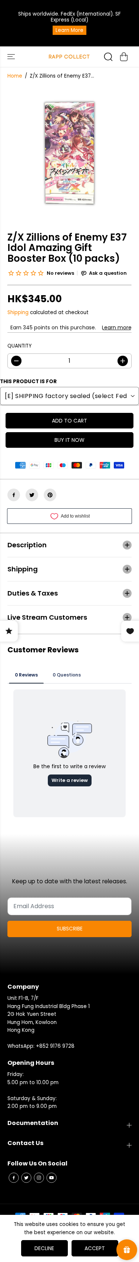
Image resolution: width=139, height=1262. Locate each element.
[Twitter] (32, 495)
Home (14, 75)
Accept (95, 1248)
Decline (44, 1248)
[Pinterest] (50, 495)
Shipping (18, 312)
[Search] (108, 57)
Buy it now (69, 440)
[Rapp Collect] (69, 56)
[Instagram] (39, 1177)
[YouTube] (51, 1177)
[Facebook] (13, 495)
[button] (11, 56)
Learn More (69, 30)
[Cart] (124, 57)
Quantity (19, 345)
